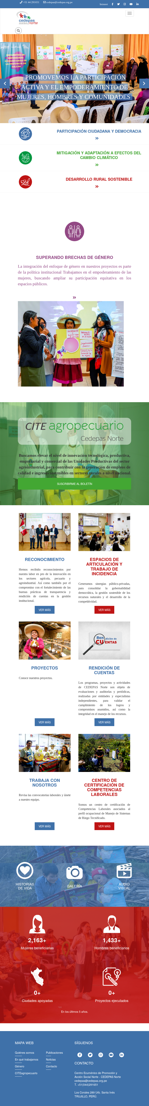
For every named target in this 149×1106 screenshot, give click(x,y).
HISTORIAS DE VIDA (25, 885)
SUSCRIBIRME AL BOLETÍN (74, 484)
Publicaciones (54, 1052)
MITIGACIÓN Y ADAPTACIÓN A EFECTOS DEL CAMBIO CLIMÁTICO (99, 155)
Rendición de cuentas (104, 670)
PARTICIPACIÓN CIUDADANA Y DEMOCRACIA (99, 131)
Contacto (51, 1066)
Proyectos (44, 668)
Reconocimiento (44, 559)
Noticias (51, 1059)
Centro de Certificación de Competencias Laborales (104, 787)
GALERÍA (74, 885)
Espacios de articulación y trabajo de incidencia (104, 566)
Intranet (104, 4)
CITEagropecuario (26, 1073)
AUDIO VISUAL (124, 885)
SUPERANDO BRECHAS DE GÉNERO (74, 257)
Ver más (45, 610)
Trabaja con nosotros (44, 782)
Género (19, 1066)
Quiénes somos (24, 1052)
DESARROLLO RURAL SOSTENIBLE (99, 179)
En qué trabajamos (26, 1059)
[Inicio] (26, 18)
